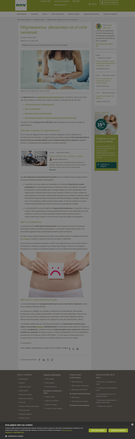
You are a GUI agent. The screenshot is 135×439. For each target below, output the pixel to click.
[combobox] (132, 424)
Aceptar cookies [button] (97, 430)
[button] (45, 432)
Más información (67, 430)
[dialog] (67, 430)
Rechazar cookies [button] (118, 430)
